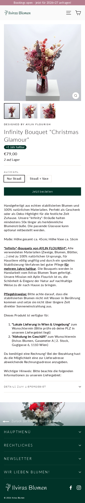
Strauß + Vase (39, 178)
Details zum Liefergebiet (25, 386)
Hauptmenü (17, 432)
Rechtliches (18, 445)
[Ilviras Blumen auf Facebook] (71, 487)
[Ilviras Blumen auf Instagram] (79, 487)
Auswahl (11, 171)
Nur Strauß (14, 178)
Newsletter (18, 459)
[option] (42, 62)
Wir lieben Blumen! (27, 472)
